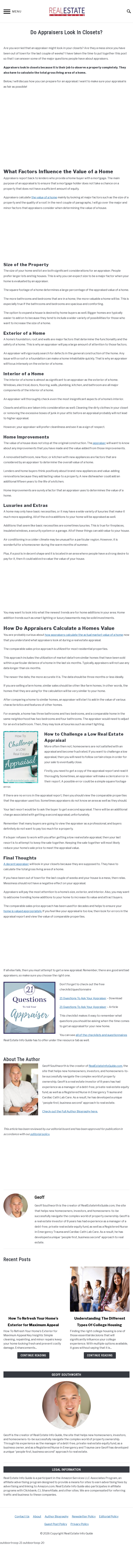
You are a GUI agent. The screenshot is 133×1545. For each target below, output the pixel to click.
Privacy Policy (79, 1524)
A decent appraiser (16, 864)
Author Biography (56, 1516)
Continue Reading (33, 1355)
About (37, 1516)
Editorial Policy (108, 1516)
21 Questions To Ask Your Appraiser (83, 998)
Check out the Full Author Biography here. (70, 1111)
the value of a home (44, 197)
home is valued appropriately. (22, 911)
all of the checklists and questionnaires (101, 1035)
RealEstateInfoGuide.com (105, 1066)
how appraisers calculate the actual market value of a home (84, 635)
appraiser (99, 443)
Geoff (40, 1197)
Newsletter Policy (84, 1516)
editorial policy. (40, 1134)
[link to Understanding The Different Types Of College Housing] (100, 1289)
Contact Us (22, 1516)
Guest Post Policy (55, 1524)
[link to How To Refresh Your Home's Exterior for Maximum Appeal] (33, 1289)
